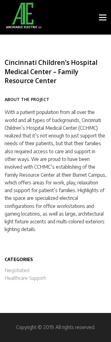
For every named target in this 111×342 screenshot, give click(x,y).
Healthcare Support (25, 278)
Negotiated (17, 270)
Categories (19, 259)
